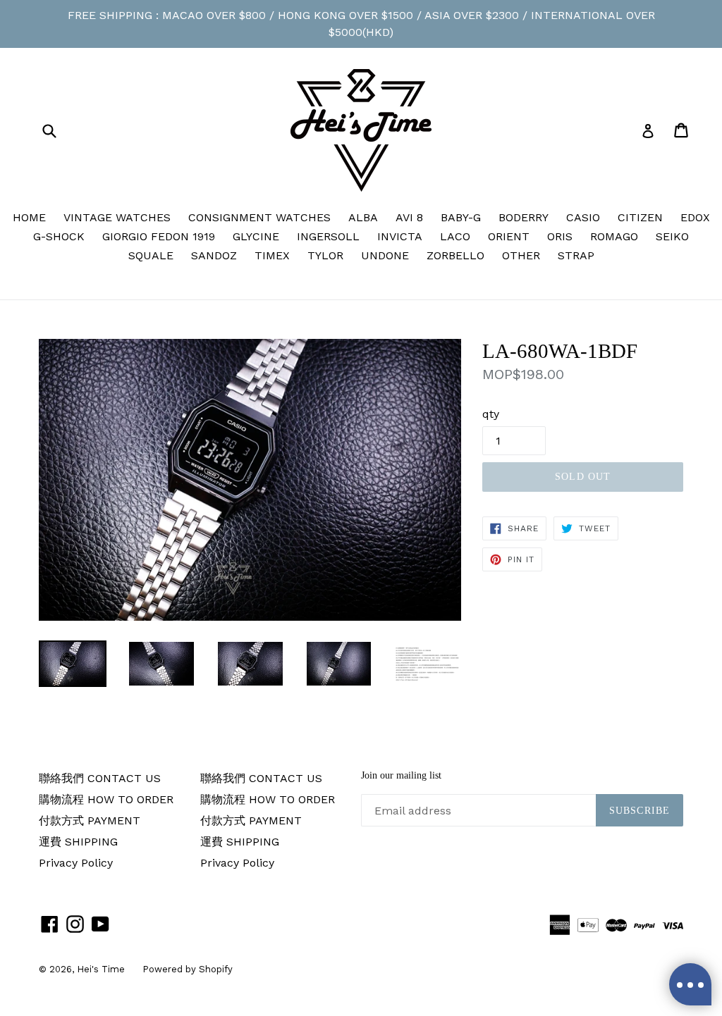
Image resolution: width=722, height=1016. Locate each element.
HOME (29, 217)
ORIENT (509, 236)
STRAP (576, 255)
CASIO (583, 217)
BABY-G (461, 217)
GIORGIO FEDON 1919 (158, 236)
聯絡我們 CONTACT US (100, 778)
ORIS (560, 236)
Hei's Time (101, 969)
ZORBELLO (455, 255)
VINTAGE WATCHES (117, 217)
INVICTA (399, 236)
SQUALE (150, 255)
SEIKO (672, 236)
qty (490, 414)
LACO (455, 236)
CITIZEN (640, 217)
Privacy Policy (76, 862)
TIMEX (272, 255)
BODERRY (523, 217)
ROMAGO (614, 236)
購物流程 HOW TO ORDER (106, 799)
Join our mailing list (401, 775)
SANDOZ (214, 255)
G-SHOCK (59, 236)
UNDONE (385, 255)
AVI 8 (409, 217)
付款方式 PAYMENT (89, 820)
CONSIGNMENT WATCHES (259, 217)
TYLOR (325, 255)
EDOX (695, 217)
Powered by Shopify (187, 969)
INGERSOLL (328, 236)
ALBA (363, 217)
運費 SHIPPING (78, 841)
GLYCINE (256, 236)
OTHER (521, 255)
